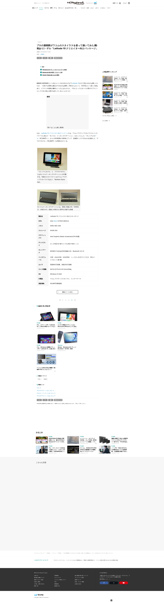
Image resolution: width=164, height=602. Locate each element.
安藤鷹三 (43, 54)
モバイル (47, 8)
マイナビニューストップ (39, 553)
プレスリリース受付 (79, 577)
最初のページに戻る (67, 292)
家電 (51, 8)
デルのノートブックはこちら (45, 393)
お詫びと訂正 (78, 583)
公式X (88, 7)
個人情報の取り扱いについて (81, 575)
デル (39, 379)
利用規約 (56, 575)
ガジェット (61, 8)
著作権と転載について (39, 577)
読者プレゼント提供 (38, 579)
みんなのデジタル (69, 8)
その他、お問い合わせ (39, 583)
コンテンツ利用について (60, 579)
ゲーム (55, 8)
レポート (97, 7)
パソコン (41, 8)
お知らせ (36, 575)
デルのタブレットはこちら (45, 390)
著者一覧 (36, 586)
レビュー (92, 7)
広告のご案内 (37, 581)
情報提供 (56, 583)
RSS (55, 581)
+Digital (48, 553)
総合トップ (35, 8)
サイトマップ (57, 577)
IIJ (75, 8)
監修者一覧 (57, 586)
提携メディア (78, 579)
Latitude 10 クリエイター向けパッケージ (54, 133)
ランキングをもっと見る (108, 115)
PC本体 (59, 553)
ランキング (83, 7)
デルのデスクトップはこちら (45, 395)
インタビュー (102, 7)
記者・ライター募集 (79, 581)
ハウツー (109, 7)
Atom (55, 221)
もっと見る (105, 120)
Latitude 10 (75, 83)
